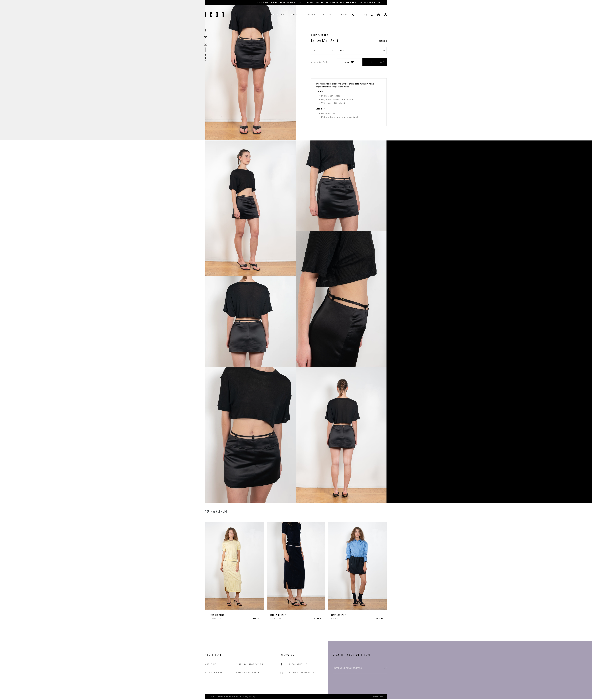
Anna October (319, 35)
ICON (214, 14)
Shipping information (249, 664)
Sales (344, 15)
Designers (310, 15)
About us (210, 664)
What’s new (277, 15)
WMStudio (379, 697)
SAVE (347, 62)
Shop (294, 15)
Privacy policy (248, 696)
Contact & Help (214, 673)
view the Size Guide (319, 62)
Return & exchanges (248, 673)
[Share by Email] (205, 44)
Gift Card (329, 15)
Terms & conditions (227, 696)
